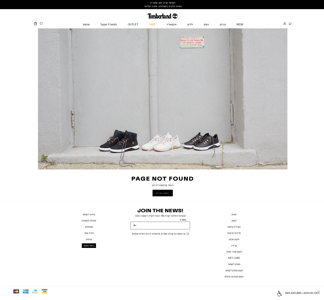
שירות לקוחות (89, 214)
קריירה (234, 245)
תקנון (234, 220)
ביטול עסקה (89, 245)
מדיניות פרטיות (234, 233)
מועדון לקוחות (234, 264)
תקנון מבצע (234, 239)
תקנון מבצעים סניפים (234, 276)
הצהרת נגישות (234, 226)
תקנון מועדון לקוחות (234, 270)
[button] (290, 23)
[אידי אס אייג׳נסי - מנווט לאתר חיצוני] (302, 294)
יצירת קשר (89, 233)
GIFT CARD (234, 258)
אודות (234, 214)
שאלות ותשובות (89, 220)
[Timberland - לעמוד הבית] (163, 14)
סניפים (89, 239)
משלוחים (89, 226)
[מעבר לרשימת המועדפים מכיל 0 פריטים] (41, 23)
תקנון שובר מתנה (234, 251)
